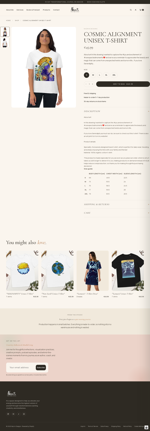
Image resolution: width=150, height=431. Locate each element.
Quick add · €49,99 (92, 287)
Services (20, 10)
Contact (56, 10)
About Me (10, 10)
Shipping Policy (116, 426)
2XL (114, 75)
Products (46, 10)
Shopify (31, 426)
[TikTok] (19, 414)
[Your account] (135, 10)
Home (8, 20)
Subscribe (41, 367)
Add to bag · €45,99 (123, 84)
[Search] (131, 10)
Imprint (83, 426)
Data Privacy (105, 426)
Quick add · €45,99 (22, 287)
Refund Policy (127, 426)
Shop (17, 20)
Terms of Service (93, 426)
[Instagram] (8, 414)
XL (106, 75)
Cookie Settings (139, 426)
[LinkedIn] (24, 414)
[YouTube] (13, 414)
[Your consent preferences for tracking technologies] (146, 427)
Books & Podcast (33, 10)
